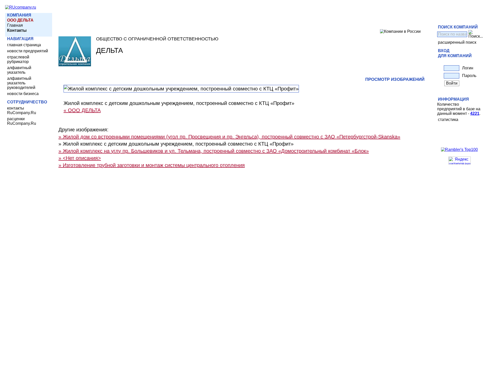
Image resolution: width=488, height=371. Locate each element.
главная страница (24, 45)
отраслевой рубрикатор (18, 59)
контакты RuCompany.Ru (21, 110)
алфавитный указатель (19, 70)
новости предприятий (27, 51)
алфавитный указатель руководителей (21, 83)
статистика (448, 119)
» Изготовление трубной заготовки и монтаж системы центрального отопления (151, 165)
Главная (15, 25)
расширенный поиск (457, 42)
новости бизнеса (23, 93)
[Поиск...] (475, 34)
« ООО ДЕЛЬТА (82, 110)
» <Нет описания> (79, 158)
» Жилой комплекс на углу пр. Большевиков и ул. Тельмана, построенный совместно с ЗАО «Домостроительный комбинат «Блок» (213, 151)
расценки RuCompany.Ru (21, 121)
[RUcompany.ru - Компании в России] (20, 7)
